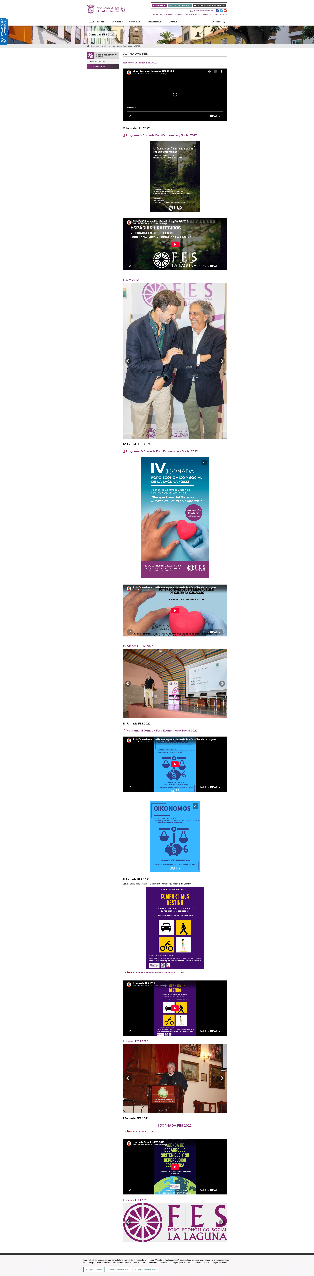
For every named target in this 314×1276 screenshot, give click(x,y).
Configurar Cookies (93, 1270)
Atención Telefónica (179, 6)
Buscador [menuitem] (216, 22)
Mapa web (208, 1212)
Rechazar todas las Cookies (118, 1270)
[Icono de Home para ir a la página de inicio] (102, 1199)
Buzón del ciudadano (203, 11)
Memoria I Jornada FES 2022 (142, 1045)
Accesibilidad (159, 1212)
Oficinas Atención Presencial (209, 6)
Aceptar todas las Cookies (146, 1270)
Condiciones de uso (144, 1212)
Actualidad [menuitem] (137, 23)
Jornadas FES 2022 (97, 66)
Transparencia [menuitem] (155, 22)
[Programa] (175, 176)
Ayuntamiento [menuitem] (99, 23)
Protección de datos (174, 1212)
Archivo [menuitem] (173, 22)
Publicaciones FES (97, 61)
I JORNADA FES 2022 (175, 1039)
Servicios (95, 46)
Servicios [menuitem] (119, 23)
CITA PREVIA (159, 6)
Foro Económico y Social (111, 46)
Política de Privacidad (192, 1212)
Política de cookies (221, 1212)
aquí (167, 1263)
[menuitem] (159, 5)
